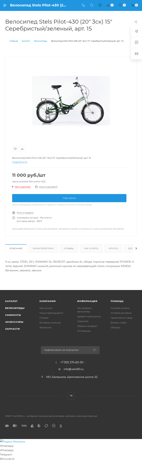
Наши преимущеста (51, 312)
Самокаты (13, 315)
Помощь (117, 301)
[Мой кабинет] (99, 5)
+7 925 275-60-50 (71, 362)
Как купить (91, 248)
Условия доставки (121, 312)
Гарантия (82, 321)
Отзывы (69, 248)
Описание (16, 248)
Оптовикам (84, 331)
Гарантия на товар (121, 317)
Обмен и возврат (87, 326)
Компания (47, 301)
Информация (87, 301)
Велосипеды (15, 308)
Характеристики (43, 248)
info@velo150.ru (74, 369)
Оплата (113, 248)
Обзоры (115, 327)
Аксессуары (14, 321)
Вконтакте (71, 395)
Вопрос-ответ (119, 322)
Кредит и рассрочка (89, 316)
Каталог (11, 301)
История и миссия (50, 322)
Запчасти (12, 328)
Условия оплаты (120, 308)
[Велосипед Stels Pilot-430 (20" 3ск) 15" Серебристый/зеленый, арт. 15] (71, 101)
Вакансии (45, 327)
